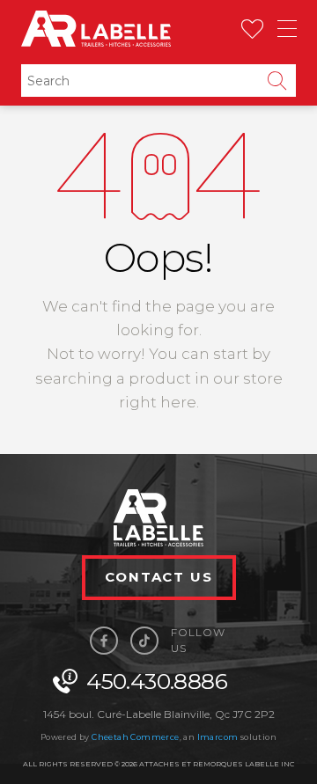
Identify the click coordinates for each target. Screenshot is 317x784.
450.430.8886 (158, 681)
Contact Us (159, 576)
